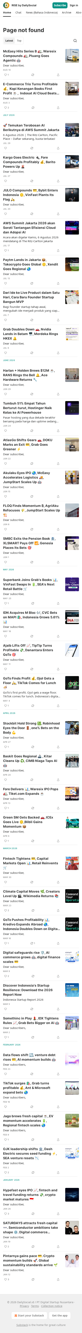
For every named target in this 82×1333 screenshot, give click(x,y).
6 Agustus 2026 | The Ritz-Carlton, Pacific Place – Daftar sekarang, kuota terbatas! (30, 137)
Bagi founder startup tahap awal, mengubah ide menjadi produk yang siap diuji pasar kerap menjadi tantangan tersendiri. (30, 308)
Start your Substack (31, 1315)
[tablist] (13, 40)
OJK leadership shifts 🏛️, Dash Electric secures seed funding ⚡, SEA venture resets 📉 (30, 1153)
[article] (41, 63)
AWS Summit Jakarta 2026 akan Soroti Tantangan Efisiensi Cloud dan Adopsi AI (29, 227)
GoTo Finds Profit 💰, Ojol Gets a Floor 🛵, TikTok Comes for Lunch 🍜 (29, 682)
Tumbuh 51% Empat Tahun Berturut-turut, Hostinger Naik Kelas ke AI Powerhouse (27, 407)
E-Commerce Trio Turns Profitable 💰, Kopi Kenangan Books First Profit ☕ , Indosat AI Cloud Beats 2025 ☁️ (30, 89)
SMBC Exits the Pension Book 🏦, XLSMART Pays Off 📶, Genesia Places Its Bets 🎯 (29, 543)
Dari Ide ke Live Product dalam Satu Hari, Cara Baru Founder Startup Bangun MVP (31, 297)
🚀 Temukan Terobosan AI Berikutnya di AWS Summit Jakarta (31, 127)
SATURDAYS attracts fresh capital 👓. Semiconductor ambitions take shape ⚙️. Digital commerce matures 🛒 (30, 1227)
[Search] (75, 40)
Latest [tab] (9, 40)
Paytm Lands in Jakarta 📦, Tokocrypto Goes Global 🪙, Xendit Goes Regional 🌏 (30, 264)
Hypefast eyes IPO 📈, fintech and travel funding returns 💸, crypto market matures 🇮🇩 (30, 1194)
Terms (35, 1306)
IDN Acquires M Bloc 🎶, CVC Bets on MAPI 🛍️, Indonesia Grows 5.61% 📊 (31, 617)
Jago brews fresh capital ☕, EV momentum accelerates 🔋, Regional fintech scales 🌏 (28, 1120)
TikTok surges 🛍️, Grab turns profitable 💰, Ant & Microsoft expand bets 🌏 (26, 1087)
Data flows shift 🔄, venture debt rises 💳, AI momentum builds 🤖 (29, 1057)
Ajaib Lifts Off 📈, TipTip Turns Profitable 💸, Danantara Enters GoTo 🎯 (28, 650)
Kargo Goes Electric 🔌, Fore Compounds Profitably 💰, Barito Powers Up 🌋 (29, 162)
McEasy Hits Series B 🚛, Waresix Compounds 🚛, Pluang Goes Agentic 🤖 (29, 55)
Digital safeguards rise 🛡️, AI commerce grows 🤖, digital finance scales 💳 (31, 957)
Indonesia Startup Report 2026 (23, 999)
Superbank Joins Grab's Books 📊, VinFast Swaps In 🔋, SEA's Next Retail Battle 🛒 (30, 584)
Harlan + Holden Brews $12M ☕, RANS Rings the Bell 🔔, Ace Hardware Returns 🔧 (29, 375)
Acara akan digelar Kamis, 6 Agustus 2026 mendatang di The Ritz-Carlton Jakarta (31, 239)
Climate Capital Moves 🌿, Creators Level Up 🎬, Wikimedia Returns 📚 (31, 894)
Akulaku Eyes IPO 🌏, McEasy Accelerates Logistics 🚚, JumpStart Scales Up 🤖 (26, 477)
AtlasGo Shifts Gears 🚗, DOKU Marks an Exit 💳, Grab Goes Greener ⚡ (27, 444)
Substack (22, 1325)
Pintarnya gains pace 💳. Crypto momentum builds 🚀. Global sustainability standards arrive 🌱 (30, 1260)
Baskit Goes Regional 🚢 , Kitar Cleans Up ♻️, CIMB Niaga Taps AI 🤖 (30, 760)
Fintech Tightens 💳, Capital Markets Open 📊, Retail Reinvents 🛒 (30, 863)
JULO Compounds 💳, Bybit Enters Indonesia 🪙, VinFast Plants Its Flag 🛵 (30, 194)
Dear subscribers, (14, 1028)
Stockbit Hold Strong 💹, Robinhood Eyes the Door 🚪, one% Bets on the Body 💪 (31, 727)
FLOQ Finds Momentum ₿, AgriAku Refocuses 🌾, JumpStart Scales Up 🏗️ (31, 510)
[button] (7, 12)
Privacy (24, 1306)
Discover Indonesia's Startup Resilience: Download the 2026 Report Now (28, 990)
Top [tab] (19, 40)
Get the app (60, 1315)
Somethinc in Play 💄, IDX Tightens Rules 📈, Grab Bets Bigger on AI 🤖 (31, 1020)
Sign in (74, 5)
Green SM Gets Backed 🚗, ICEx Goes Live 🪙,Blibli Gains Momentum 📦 (28, 821)
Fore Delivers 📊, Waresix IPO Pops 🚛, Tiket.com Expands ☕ (30, 791)
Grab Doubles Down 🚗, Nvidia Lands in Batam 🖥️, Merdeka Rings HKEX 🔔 (30, 333)
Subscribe (60, 5)
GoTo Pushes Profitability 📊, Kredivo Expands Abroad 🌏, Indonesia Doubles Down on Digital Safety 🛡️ (31, 924)
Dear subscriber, (13, 65)
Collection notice (51, 1306)
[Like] (5, 148)
